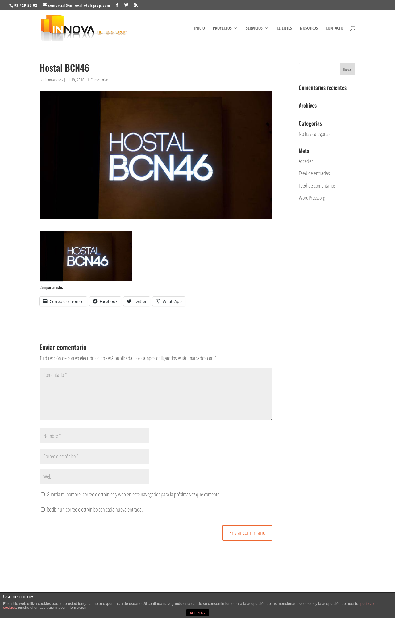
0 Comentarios (98, 80)
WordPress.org (312, 197)
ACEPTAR (197, 613)
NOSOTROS (309, 28)
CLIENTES (284, 28)
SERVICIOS (254, 28)
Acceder (306, 161)
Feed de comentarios (317, 185)
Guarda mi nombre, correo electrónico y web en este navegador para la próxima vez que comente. (134, 494)
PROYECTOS (222, 28)
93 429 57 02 (25, 5)
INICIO (199, 28)
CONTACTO (334, 28)
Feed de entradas (314, 173)
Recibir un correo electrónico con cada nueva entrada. (95, 509)
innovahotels (54, 80)
